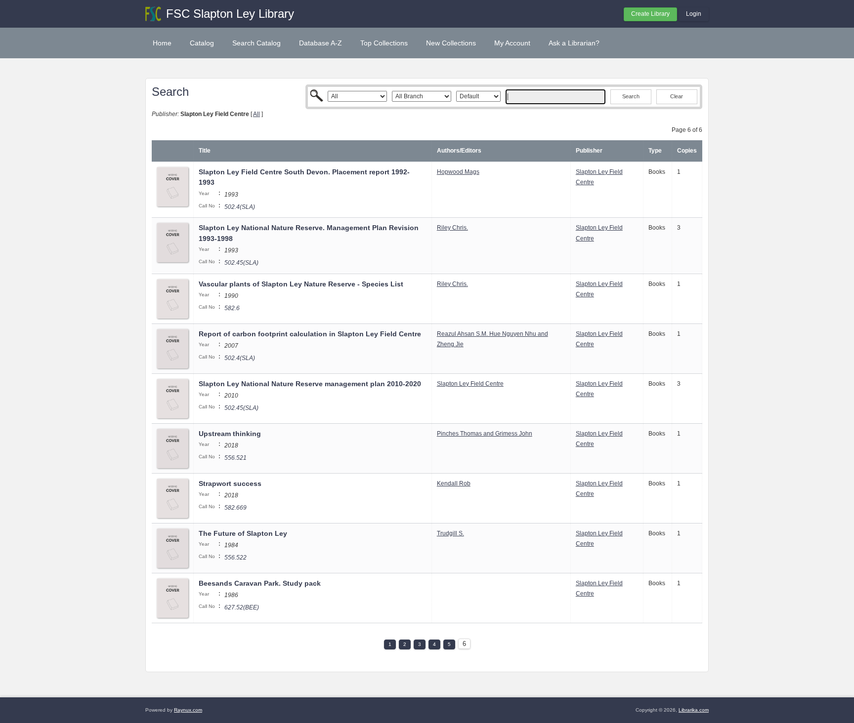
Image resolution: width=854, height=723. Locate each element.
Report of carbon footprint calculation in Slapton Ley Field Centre (310, 334)
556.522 (235, 557)
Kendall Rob (453, 483)
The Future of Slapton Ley (243, 533)
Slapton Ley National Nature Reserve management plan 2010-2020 (310, 384)
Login (693, 13)
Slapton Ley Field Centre (470, 383)
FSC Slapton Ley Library (230, 13)
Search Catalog (256, 43)
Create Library (650, 13)
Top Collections (384, 43)
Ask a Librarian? (574, 43)
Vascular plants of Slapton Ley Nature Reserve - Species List (301, 284)
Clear (676, 96)
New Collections (451, 43)
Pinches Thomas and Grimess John (484, 433)
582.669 (235, 507)
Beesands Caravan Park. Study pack (260, 583)
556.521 (235, 457)
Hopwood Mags (458, 171)
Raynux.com (188, 710)
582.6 (232, 308)
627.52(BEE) (241, 607)
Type (655, 150)
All (256, 114)
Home (162, 43)
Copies (687, 150)
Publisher (589, 150)
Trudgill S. (450, 533)
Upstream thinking (230, 434)
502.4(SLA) (239, 206)
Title (205, 150)
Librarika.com (694, 710)
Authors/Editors (459, 150)
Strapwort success (230, 483)
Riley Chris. (452, 227)
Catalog (202, 43)
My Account (512, 43)
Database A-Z (320, 43)
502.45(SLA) (241, 262)
